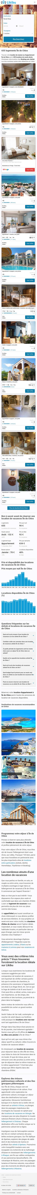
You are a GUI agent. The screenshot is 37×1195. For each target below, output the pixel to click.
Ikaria (23, 944)
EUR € (30, 1185)
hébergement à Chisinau (11, 1121)
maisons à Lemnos (9, 947)
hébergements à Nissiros (11, 1169)
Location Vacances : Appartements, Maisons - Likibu (8, 2)
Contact (19, 1192)
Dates (5, 23)
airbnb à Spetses (19, 1145)
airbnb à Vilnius (18, 1105)
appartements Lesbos (10, 944)
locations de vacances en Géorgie (18, 1113)
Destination (7, 16)
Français (21, 1185)
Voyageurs (7, 31)
